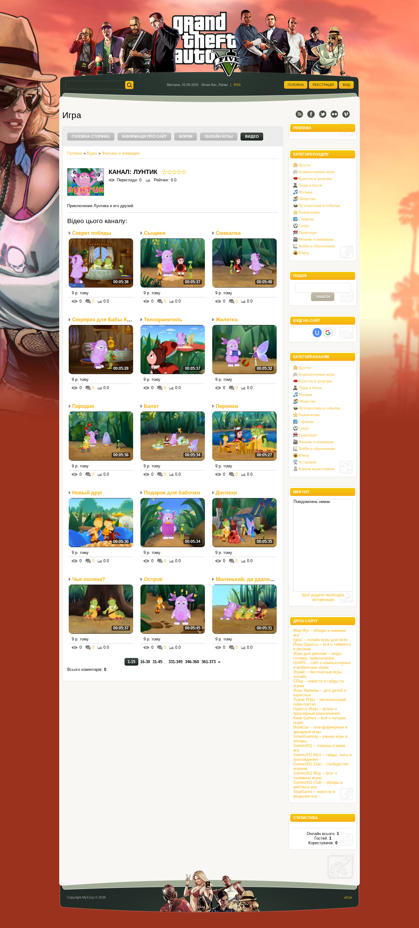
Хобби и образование (316, 246)
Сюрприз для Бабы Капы (104, 320)
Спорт (303, 225)
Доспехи (226, 493)
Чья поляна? (88, 579)
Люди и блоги (310, 185)
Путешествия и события (319, 205)
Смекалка (228, 233)
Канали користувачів (316, 468)
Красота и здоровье (315, 178)
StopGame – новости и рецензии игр (314, 793)
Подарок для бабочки (172, 493)
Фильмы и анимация (121, 153)
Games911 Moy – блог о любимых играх (315, 775)
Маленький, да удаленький (250, 579)
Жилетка (226, 320)
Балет (151, 406)
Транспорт (307, 232)
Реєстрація (323, 85)
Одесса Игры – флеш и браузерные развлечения (316, 711)
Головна (296, 85)
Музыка (305, 192)
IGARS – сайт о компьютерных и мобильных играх (322, 665)
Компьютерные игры (316, 171)
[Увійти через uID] (317, 332)
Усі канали (307, 462)
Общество (307, 198)
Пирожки (227, 406)
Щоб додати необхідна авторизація (323, 597)
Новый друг (87, 493)
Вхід (346, 85)
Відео (92, 153)
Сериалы (306, 219)
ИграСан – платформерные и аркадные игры (320, 729)
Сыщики (154, 233)
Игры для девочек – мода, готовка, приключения (317, 655)
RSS (237, 85)
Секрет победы (91, 233)
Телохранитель (163, 320)
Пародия (83, 406)
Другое (304, 165)
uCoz (348, 897)
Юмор (303, 252)
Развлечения (309, 212)
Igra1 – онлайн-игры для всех (320, 639)
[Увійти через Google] (328, 333)
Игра (71, 115)
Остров (153, 579)
